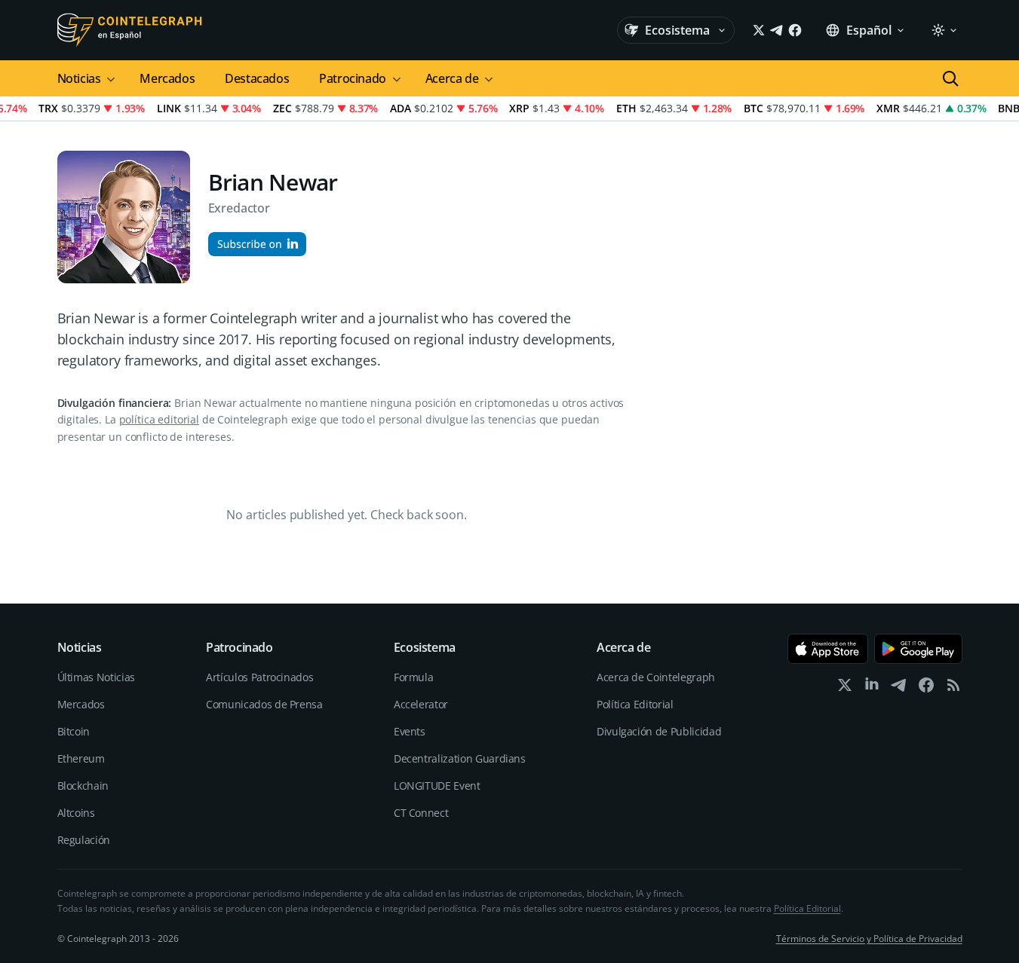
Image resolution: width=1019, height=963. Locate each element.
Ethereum (81, 758)
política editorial (159, 419)
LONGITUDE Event (437, 785)
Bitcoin (74, 731)
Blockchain (83, 785)
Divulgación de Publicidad (659, 731)
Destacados (257, 78)
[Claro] (943, 30)
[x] (845, 688)
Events (409, 731)
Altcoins (76, 813)
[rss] (953, 688)
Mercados (167, 78)
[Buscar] (950, 78)
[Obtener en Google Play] (918, 649)
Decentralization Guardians (460, 758)
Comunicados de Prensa (264, 704)
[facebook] (926, 688)
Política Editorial (635, 704)
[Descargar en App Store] (827, 649)
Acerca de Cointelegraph (656, 677)
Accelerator (421, 704)
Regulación (84, 840)
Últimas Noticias (96, 677)
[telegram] (899, 688)
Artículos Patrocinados (259, 677)
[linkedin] (872, 688)
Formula (414, 677)
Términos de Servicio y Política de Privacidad (869, 938)
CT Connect (421, 813)
